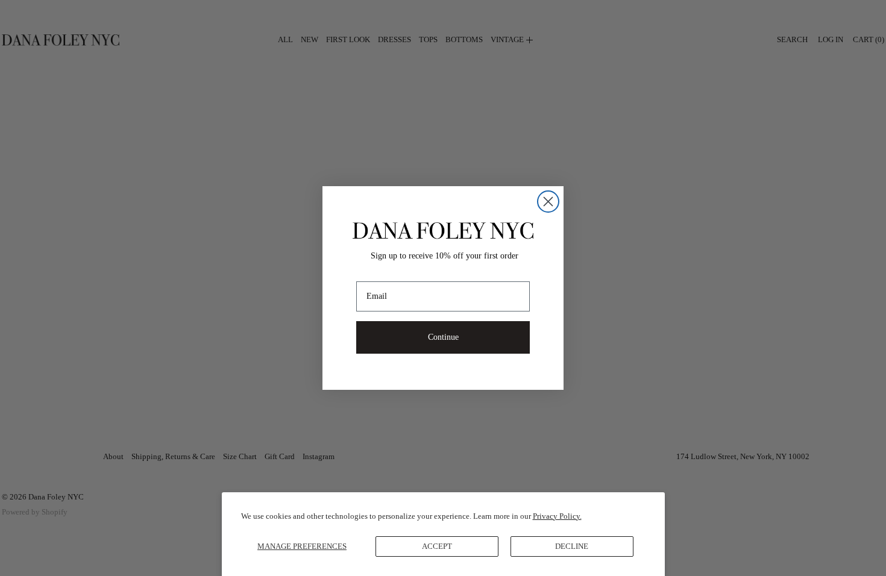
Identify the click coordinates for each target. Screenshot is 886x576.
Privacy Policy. (557, 516)
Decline (571, 546)
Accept (437, 546)
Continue (443, 337)
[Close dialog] (548, 201)
